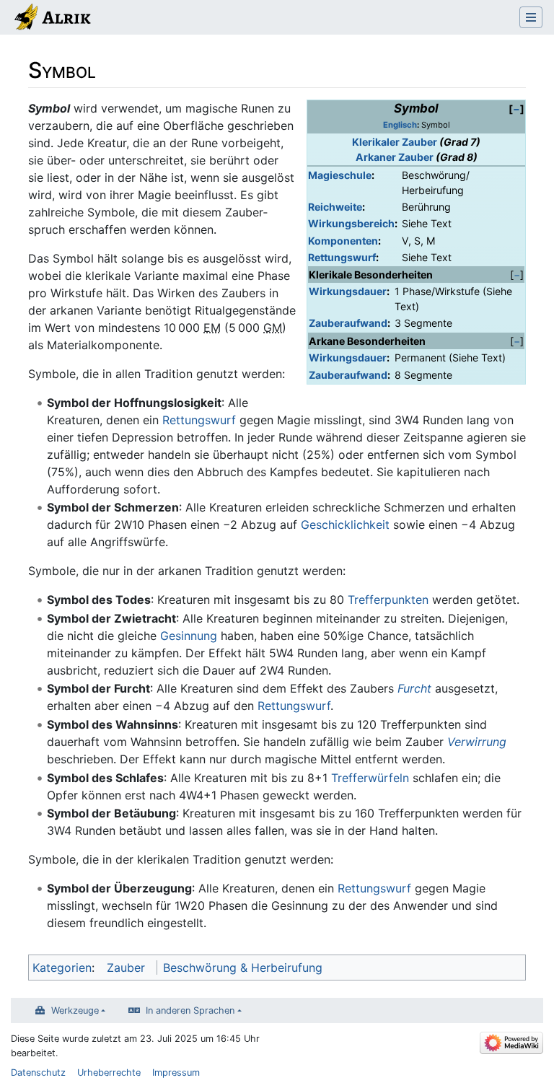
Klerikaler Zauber (394, 142)
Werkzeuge (75, 1010)
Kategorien (62, 967)
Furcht (414, 688)
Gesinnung (188, 635)
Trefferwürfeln (370, 778)
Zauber (126, 967)
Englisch (400, 125)
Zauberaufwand (348, 323)
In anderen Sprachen (190, 1010)
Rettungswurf (342, 257)
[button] (516, 108)
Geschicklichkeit (345, 524)
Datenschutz (38, 1072)
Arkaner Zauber (395, 157)
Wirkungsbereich (351, 223)
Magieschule (339, 175)
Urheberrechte (109, 1072)
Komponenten (343, 240)
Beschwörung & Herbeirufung (242, 967)
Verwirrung (476, 741)
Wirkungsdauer (348, 291)
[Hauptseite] (52, 18)
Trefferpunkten (388, 599)
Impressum (176, 1072)
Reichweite (335, 207)
